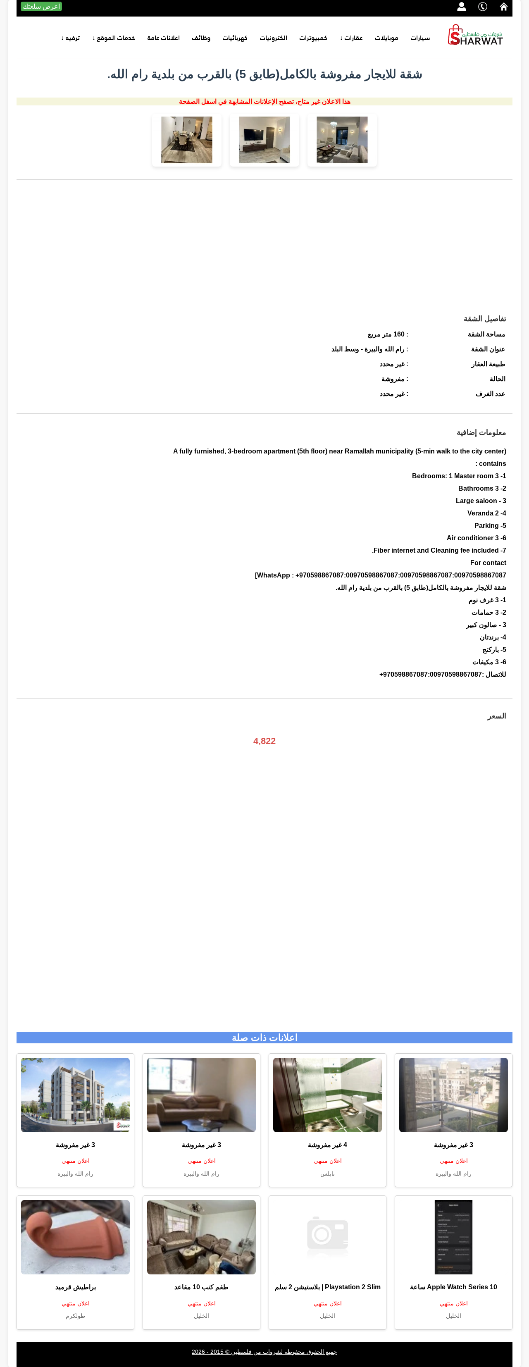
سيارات (420, 37)
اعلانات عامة (164, 37)
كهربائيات (235, 37)
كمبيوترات (313, 37)
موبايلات (386, 37)
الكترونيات (273, 37)
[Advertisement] (264, 250)
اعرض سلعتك (41, 6)
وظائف (201, 37)
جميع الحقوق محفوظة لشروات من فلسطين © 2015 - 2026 (264, 1351)
